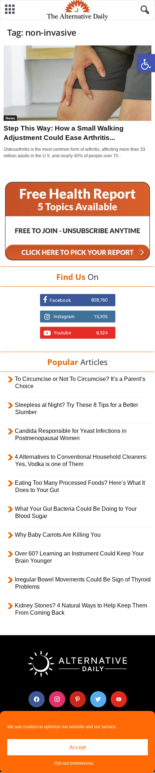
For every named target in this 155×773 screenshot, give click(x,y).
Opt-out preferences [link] (73, 763)
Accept (77, 747)
